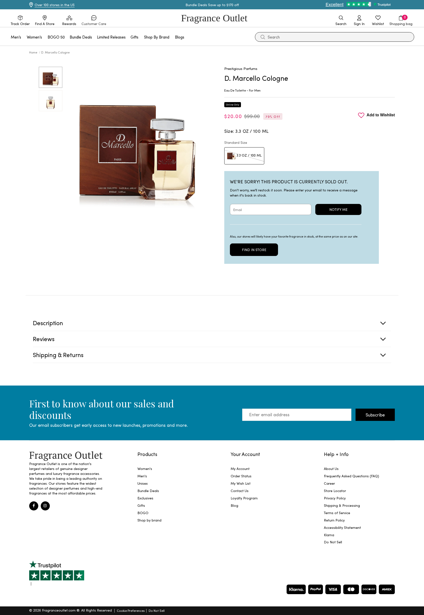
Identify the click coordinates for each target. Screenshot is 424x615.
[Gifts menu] (141, 37)
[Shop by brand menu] (172, 37)
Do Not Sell (157, 610)
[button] (93, 20)
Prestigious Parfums (240, 68)
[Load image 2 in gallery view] (50, 100)
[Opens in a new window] (56, 573)
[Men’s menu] (24, 37)
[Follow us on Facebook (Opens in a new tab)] (33, 505)
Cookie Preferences (131, 610)
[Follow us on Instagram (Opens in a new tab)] (45, 505)
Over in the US (55, 4)
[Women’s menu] (45, 37)
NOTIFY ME (338, 209)
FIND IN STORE (254, 249)
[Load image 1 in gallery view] (50, 77)
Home (33, 52)
